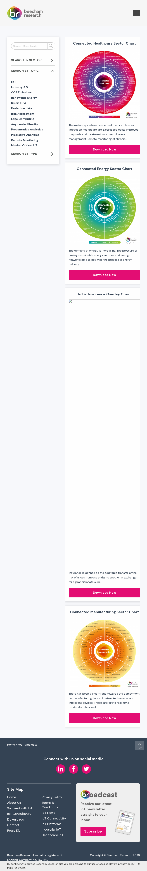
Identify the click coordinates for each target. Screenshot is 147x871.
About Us (14, 803)
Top (139, 748)
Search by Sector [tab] (26, 60)
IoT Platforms (51, 824)
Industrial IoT (51, 829)
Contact (13, 825)
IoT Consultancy (19, 814)
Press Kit (13, 830)
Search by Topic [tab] (25, 71)
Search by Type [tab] (24, 154)
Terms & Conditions (50, 805)
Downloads (15, 819)
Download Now (113, 150)
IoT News (48, 813)
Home (11, 744)
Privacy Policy (52, 797)
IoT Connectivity (54, 818)
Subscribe (93, 831)
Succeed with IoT (19, 808)
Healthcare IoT (52, 835)
